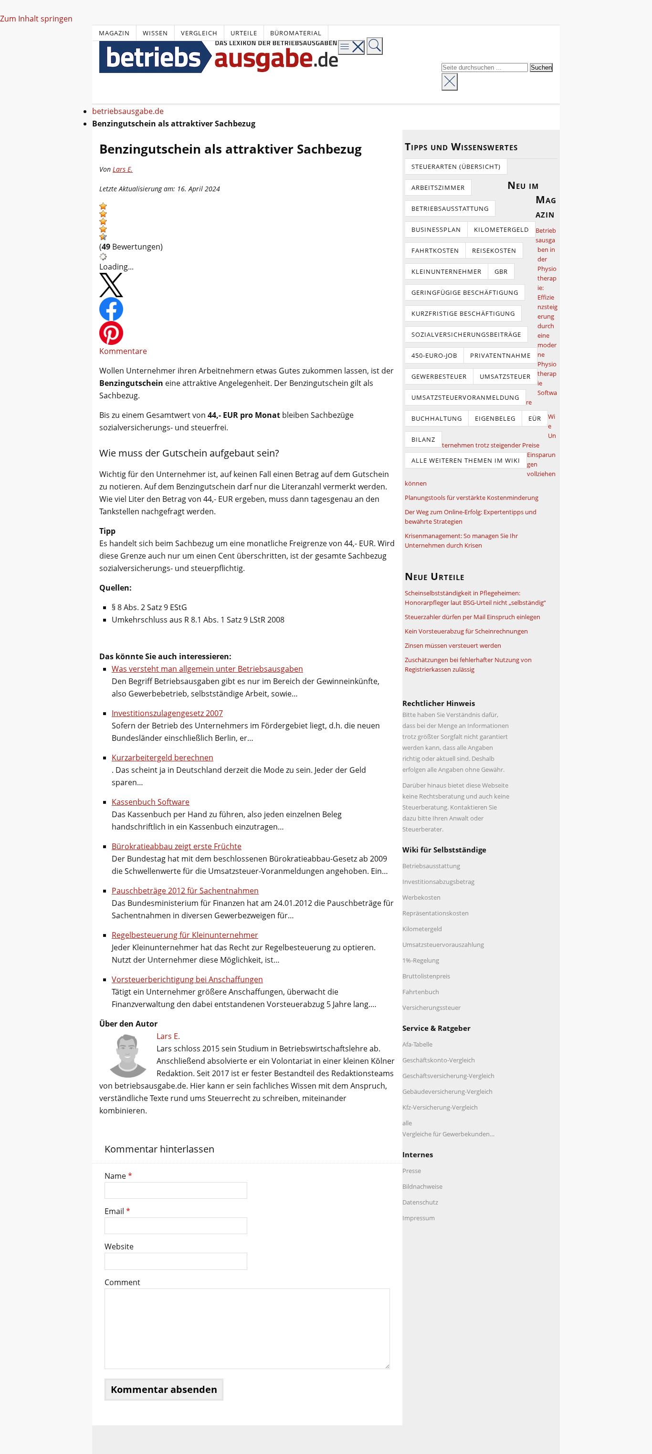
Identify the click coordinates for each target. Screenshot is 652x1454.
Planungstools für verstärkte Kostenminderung (471, 497)
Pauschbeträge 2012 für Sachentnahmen (185, 890)
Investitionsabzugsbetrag (438, 881)
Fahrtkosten (435, 250)
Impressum (418, 1218)
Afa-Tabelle (417, 1044)
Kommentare (123, 351)
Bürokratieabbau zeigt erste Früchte (177, 846)
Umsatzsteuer (505, 376)
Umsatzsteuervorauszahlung (443, 944)
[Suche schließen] (450, 82)
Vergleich (199, 33)
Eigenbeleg (495, 418)
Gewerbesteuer (439, 376)
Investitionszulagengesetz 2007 (167, 713)
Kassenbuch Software (150, 802)
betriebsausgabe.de (128, 111)
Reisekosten (494, 250)
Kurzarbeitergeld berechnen (162, 757)
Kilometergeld (501, 229)
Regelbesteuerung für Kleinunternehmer (185, 935)
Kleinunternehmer (446, 271)
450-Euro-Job (434, 355)
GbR (501, 271)
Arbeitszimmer (438, 187)
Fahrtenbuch (420, 991)
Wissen (155, 33)
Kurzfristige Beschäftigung (463, 313)
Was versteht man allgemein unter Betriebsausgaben (207, 669)
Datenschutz (420, 1202)
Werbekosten (421, 897)
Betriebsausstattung (450, 208)
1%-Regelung (420, 960)
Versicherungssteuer (431, 1007)
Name (118, 1176)
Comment (122, 1282)
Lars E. (123, 169)
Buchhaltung (436, 418)
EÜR (534, 418)
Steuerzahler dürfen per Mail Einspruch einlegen (472, 617)
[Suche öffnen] (375, 46)
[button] (103, 206)
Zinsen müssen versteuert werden (453, 645)
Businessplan (436, 229)
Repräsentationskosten (435, 913)
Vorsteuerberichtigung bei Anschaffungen (187, 979)
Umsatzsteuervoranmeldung (465, 397)
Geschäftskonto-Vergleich (438, 1060)
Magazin (114, 33)
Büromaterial (296, 33)
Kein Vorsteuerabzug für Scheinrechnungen (466, 631)
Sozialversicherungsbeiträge (466, 334)
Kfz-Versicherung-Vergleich (440, 1107)
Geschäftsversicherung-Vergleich (448, 1075)
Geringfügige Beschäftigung (464, 292)
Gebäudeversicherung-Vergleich (447, 1091)
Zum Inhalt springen (36, 18)
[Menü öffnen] (351, 47)
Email (117, 1211)
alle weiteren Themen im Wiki (465, 460)
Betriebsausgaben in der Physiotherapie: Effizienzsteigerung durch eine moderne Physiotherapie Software (541, 316)
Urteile (244, 33)
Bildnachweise (422, 1186)
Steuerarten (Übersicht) (456, 166)
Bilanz (423, 439)
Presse (411, 1170)
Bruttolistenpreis (426, 976)
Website (119, 1246)
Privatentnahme (500, 355)
